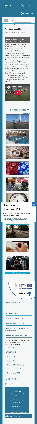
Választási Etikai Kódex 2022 (14, 318)
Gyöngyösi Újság (10, 361)
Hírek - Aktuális (14, 24)
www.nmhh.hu (9, 347)
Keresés (29, 20)
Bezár (34, 204)
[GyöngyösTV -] (8, 6)
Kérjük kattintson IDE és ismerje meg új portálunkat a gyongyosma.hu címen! (14, 219)
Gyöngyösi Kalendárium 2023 (14, 365)
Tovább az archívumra (18, 273)
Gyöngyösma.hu (10, 357)
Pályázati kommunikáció (13, 369)
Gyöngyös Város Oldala (12, 373)
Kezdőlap (7, 24)
